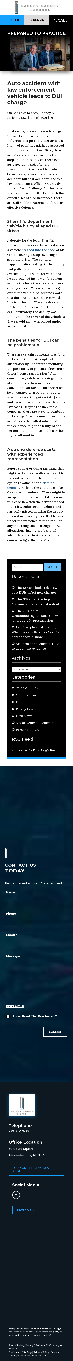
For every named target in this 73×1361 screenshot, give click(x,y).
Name (10, 892)
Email (12, 935)
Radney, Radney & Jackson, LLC (33, 1345)
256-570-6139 (19, 1130)
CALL (63, 20)
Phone (11, 913)
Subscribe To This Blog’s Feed (34, 750)
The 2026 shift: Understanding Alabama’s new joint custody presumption (35, 615)
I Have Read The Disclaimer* (34, 1016)
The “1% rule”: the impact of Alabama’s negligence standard (35, 601)
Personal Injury (28, 730)
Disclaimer (15, 1006)
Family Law (24, 709)
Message (13, 956)
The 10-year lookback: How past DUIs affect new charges (34, 590)
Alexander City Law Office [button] (31, 1169)
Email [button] (38, 20)
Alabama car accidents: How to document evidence (35, 646)
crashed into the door (38, 250)
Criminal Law (26, 695)
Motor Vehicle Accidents (35, 723)
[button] (12, 19)
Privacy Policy (41, 1352)
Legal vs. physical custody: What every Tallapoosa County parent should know (35, 632)
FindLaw (42, 1355)
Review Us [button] (25, 1210)
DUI (52, 118)
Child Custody (27, 688)
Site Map (27, 1352)
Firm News (24, 716)
